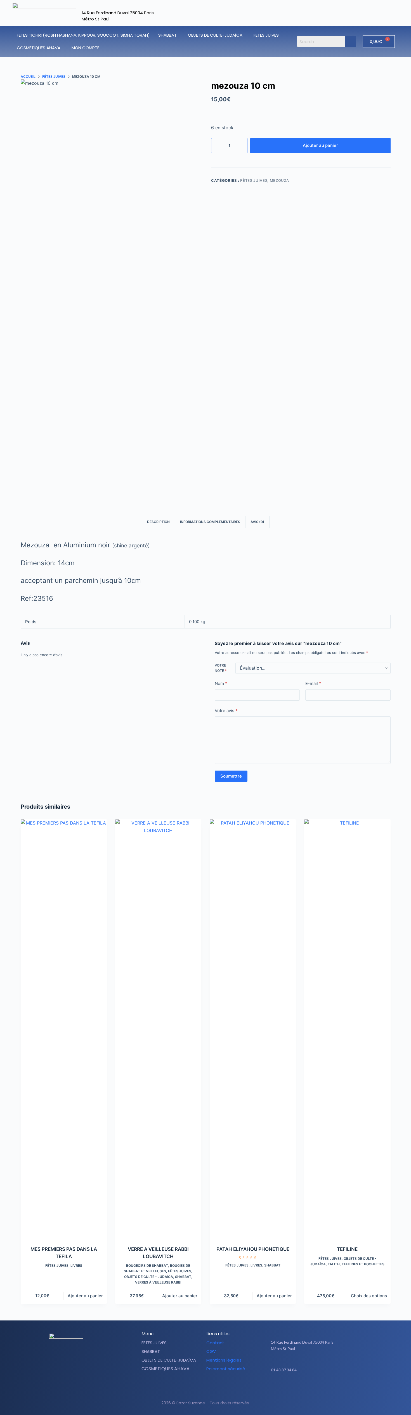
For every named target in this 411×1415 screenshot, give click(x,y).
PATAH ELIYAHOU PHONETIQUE (252, 1249)
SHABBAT (167, 35)
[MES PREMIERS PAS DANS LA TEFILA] (64, 1029)
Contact (215, 1343)
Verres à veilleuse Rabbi (158, 1282)
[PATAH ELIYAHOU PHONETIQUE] (253, 1029)
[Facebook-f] (305, 1387)
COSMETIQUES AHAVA (38, 48)
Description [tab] (158, 522)
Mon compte (85, 48)
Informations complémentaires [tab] (210, 522)
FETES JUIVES (266, 35)
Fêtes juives (253, 180)
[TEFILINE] (347, 1029)
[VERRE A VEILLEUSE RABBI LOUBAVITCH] (158, 1029)
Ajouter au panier (320, 145)
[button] (169, 35)
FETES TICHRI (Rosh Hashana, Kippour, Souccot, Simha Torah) (83, 35)
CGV (211, 1351)
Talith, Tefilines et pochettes (356, 1264)
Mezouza (279, 180)
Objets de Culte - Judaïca (148, 1277)
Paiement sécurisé (225, 1369)
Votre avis (226, 710)
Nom (221, 683)
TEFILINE (347, 1249)
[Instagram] (319, 1387)
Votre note (220, 668)
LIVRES (76, 1265)
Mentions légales (224, 1360)
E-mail (313, 683)
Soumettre (231, 776)
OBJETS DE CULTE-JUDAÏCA (215, 35)
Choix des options (369, 1295)
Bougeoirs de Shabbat (147, 1265)
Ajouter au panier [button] (85, 1295)
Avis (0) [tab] (257, 522)
